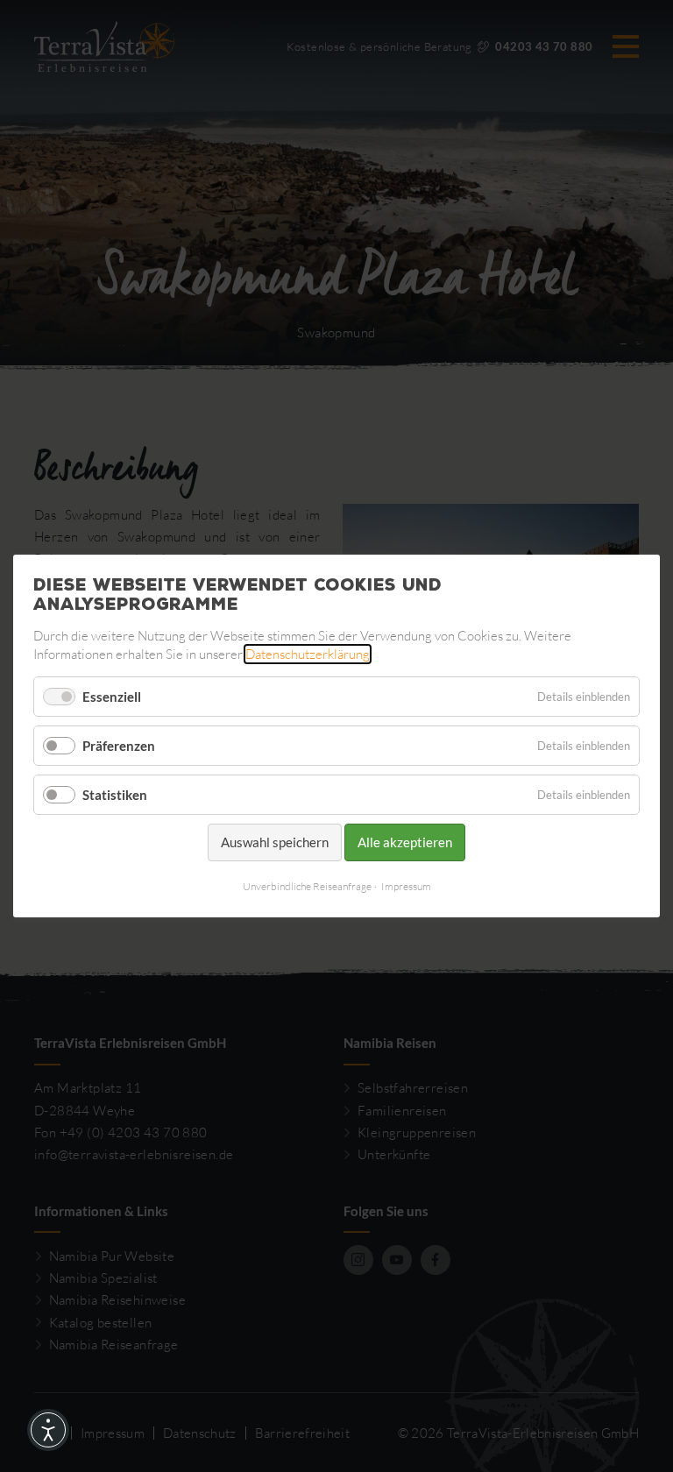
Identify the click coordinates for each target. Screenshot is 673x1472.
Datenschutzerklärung (307, 654)
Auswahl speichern (275, 842)
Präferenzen (118, 746)
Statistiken (114, 795)
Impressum (406, 886)
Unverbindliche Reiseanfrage (307, 886)
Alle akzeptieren (405, 842)
